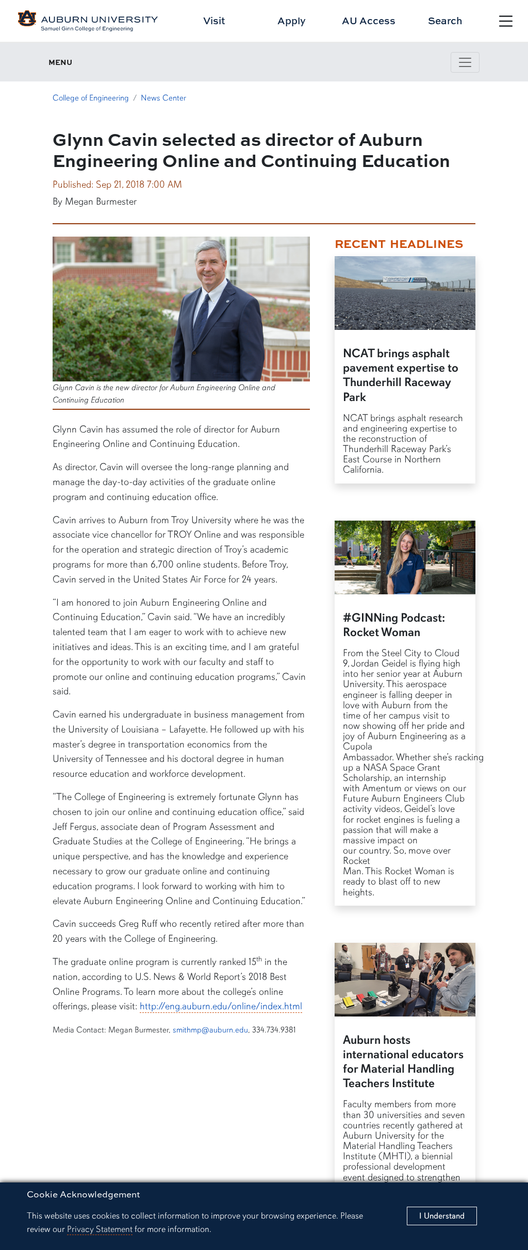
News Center (163, 98)
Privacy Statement (100, 1229)
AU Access (368, 20)
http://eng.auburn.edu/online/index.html (221, 1006)
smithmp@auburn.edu (210, 1030)
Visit (214, 20)
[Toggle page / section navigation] (465, 62)
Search (445, 20)
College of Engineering (91, 98)
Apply (291, 20)
